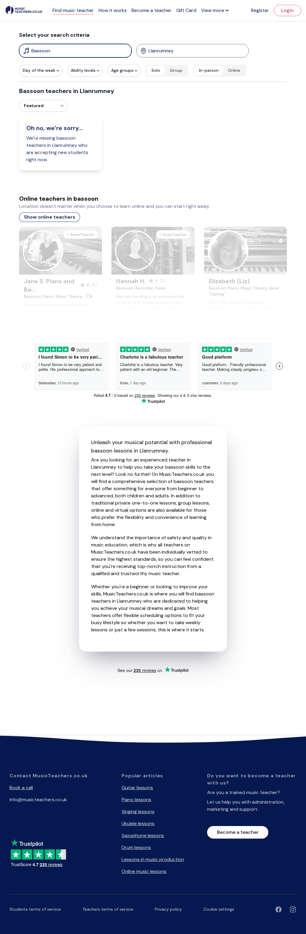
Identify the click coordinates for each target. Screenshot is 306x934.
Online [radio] (234, 70)
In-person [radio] (208, 70)
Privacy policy (168, 909)
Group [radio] (176, 70)
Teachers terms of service (107, 909)
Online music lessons (144, 871)
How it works (113, 10)
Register (260, 10)
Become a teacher (151, 10)
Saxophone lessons (143, 835)
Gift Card (186, 10)
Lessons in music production (153, 859)
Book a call (21, 787)
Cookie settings (219, 909)
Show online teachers (49, 217)
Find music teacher (73, 10)
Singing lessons (138, 811)
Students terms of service (35, 909)
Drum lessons (136, 847)
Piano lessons (136, 799)
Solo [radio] (156, 70)
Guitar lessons (137, 787)
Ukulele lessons (138, 823)
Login (287, 10)
